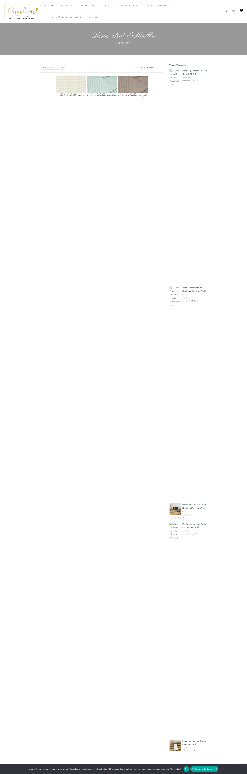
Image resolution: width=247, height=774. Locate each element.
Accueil (49, 5)
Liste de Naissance (157, 5)
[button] (53, 67)
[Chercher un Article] (228, 11)
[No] (243, 769)
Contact (93, 17)
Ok (186, 769)
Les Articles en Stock (92, 5)
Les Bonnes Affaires (126, 5)
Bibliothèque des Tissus (66, 17)
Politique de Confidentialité (204, 769)
